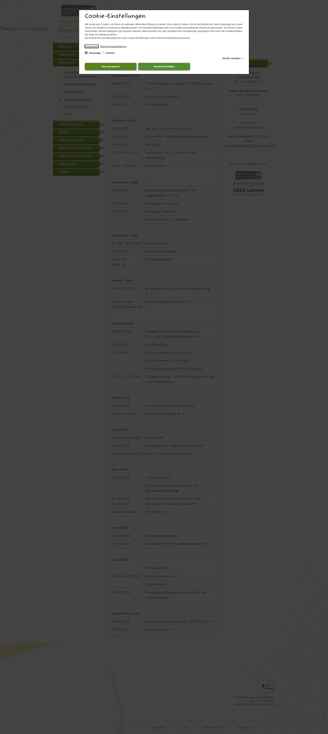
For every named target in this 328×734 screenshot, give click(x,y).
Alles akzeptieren (110, 66)
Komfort (110, 53)
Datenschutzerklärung (113, 46)
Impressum (91, 46)
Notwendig (94, 53)
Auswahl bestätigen (164, 66)
